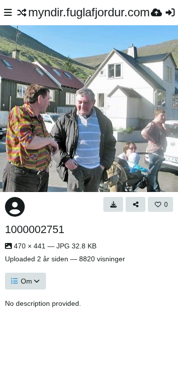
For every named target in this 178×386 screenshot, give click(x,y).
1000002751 (34, 229)
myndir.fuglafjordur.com (89, 12)
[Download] (113, 204)
